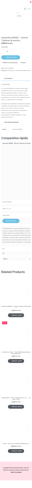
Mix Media (23, 70)
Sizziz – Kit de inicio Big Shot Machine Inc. (16, 443)
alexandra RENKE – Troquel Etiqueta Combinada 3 (16, 307)
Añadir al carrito (11, 57)
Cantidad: (4, 47)
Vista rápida (27, 289)
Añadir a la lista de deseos (10, 62)
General (18, 70)
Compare (23, 62)
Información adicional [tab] (11, 122)
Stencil (29, 70)
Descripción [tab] (8, 78)
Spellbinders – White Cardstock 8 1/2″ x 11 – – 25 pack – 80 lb (16, 398)
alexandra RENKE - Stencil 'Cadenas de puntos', (16, 143)
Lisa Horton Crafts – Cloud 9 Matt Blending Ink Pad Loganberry (16, 352)
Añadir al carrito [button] (11, 221)
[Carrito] (30, 3)
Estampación (11, 70)
